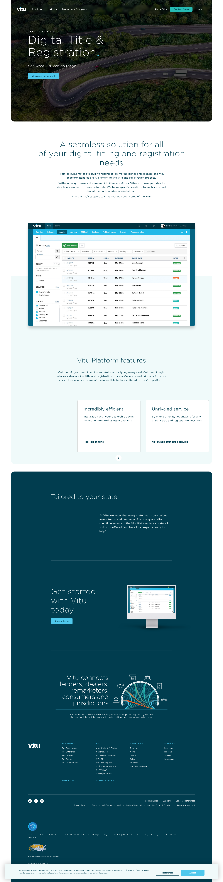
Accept (192, 873)
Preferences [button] (103, 873)
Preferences (167, 873)
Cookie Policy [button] (53, 873)
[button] (38, 9)
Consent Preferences (185, 801)
